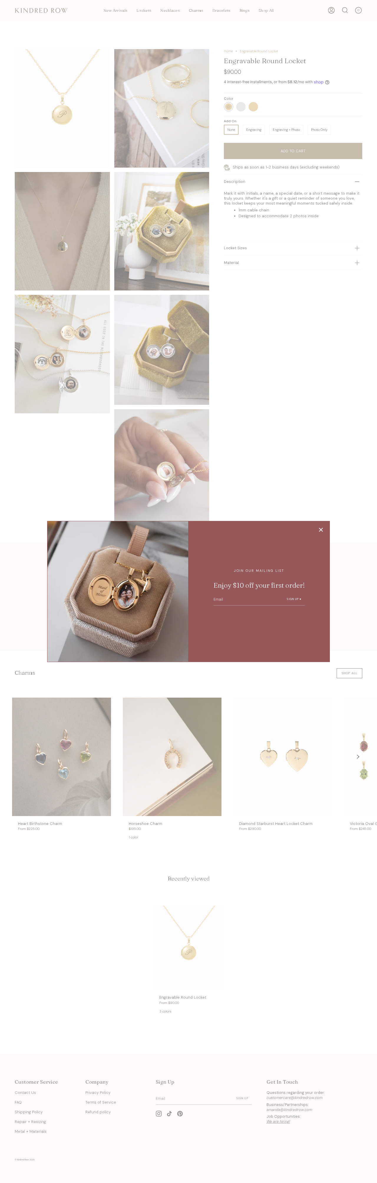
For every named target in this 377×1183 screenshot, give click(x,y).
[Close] (321, 530)
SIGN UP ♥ (294, 599)
